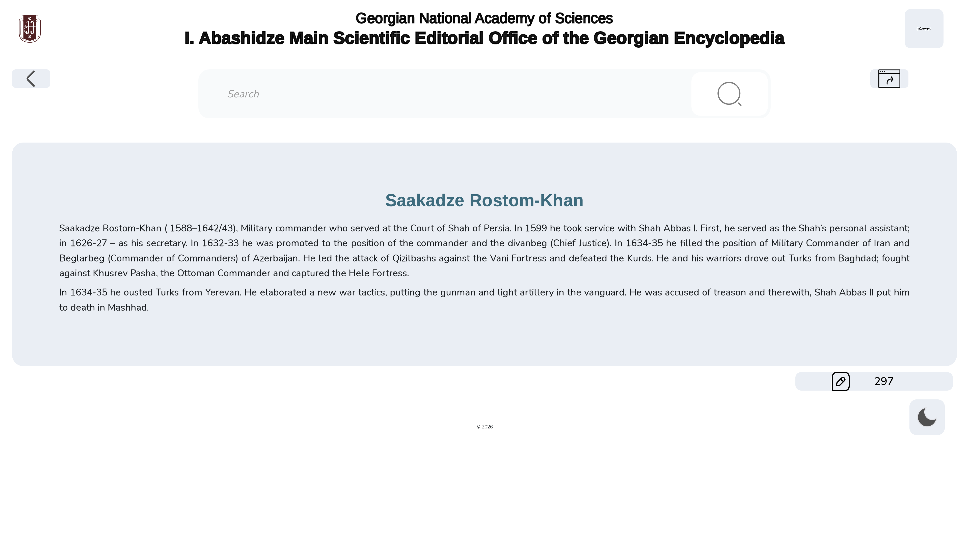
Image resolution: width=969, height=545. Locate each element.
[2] (729, 94)
